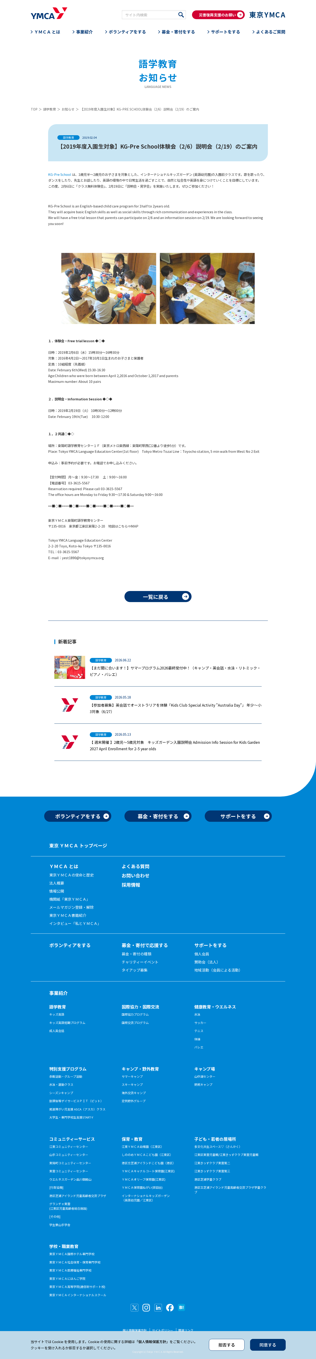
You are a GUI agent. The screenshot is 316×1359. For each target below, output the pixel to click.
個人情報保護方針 (135, 1330)
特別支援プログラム (68, 1069)
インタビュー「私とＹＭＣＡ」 (75, 923)
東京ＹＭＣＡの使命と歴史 (71, 875)
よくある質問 (135, 866)
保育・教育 (132, 1139)
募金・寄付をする (178, 32)
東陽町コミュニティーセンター (70, 1163)
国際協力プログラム (135, 1014)
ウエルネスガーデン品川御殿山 (70, 1179)
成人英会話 (56, 1031)
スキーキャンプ (132, 1084)
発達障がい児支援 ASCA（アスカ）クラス (77, 1109)
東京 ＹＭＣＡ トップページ (78, 845)
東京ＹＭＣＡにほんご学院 (67, 1278)
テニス (198, 1031)
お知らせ (68, 109)
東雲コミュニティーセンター (68, 1171)
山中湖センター (204, 1076)
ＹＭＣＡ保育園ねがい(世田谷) (142, 1187)
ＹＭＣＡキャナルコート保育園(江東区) (148, 1171)
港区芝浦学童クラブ (207, 1179)
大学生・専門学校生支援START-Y (71, 1117)
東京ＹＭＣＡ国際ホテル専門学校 (71, 1254)
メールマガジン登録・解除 (71, 907)
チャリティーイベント (140, 962)
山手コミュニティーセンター (68, 1154)
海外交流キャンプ (134, 1093)
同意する (268, 1345)
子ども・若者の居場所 (215, 1139)
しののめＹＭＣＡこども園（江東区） (147, 1154)
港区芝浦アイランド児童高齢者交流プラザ (77, 1196)
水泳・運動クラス (61, 1084)
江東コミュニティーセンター (68, 1146)
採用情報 (131, 884)
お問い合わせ (135, 875)
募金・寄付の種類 (136, 954)
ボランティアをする (127, 32)
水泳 (197, 1014)
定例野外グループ (134, 1101)
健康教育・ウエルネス (215, 1007)
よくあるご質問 (270, 32)
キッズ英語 (56, 1014)
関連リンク (185, 1330)
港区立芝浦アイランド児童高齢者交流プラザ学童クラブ (230, 1189)
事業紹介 (84, 32)
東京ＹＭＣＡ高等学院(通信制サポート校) (77, 1286)
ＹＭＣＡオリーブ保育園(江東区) (143, 1179)
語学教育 (49, 109)
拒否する (226, 1345)
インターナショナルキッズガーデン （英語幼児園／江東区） (146, 1198)
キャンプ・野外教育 (140, 1069)
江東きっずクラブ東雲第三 (212, 1171)
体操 (197, 1039)
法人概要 (56, 883)
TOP (34, 109)
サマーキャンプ (132, 1076)
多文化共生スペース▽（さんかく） (218, 1146)
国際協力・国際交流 (140, 1007)
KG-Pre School (60, 174)
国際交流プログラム (135, 1022)
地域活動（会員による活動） (218, 970)
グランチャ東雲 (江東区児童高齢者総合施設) (68, 1206)
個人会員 (201, 954)
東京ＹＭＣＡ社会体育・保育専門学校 (74, 1262)
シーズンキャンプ (61, 1093)
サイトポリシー (162, 1330)
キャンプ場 (204, 1069)
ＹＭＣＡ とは (47, 32)
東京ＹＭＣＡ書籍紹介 (67, 915)
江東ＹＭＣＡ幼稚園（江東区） (143, 1146)
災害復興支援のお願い (217, 15)
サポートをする (225, 32)
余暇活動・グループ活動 (65, 1076)
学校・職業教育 (63, 1246)
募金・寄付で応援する (145, 945)
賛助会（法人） (207, 962)
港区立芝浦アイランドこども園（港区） (149, 1163)
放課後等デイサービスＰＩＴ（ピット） (76, 1101)
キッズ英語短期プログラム (67, 1022)
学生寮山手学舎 (59, 1225)
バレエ (198, 1047)
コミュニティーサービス (72, 1139)
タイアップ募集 (135, 970)
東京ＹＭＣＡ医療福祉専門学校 (70, 1270)
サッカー (200, 1022)
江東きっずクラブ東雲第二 (212, 1163)
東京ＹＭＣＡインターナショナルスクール (77, 1295)
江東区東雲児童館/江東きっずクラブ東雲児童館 (226, 1154)
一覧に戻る (155, 596)
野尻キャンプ (203, 1084)
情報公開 (56, 891)
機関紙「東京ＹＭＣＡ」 (69, 899)
